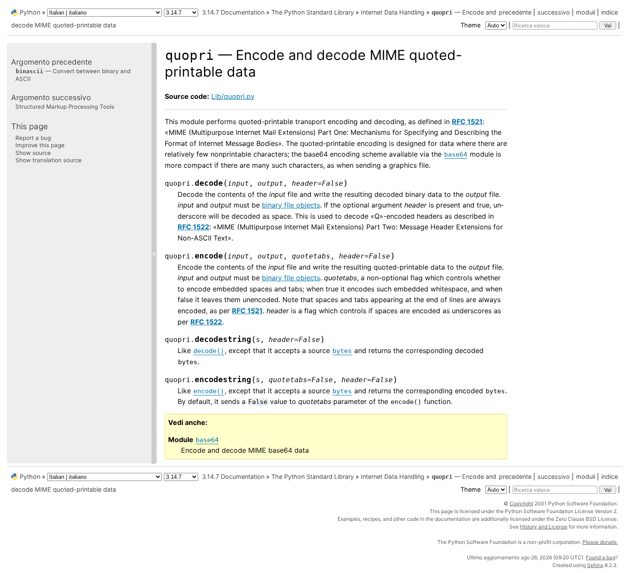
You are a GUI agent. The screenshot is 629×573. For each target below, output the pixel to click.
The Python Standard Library (312, 12)
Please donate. (600, 542)
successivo (553, 12)
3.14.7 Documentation (233, 12)
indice (609, 12)
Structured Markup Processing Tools (64, 106)
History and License (543, 526)
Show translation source (48, 160)
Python (30, 12)
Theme (471, 25)
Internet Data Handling (392, 12)
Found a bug (600, 557)
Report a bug (33, 137)
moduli (585, 12)
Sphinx (595, 565)
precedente (515, 12)
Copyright (521, 503)
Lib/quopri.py (233, 96)
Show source (33, 152)
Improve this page (40, 145)
